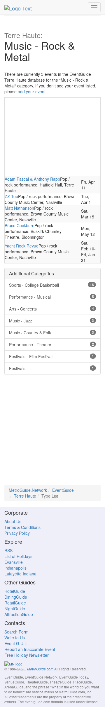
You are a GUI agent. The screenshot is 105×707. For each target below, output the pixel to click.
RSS (8, 550)
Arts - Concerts (51, 309)
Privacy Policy (17, 533)
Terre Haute (25, 496)
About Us (12, 521)
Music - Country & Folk (51, 332)
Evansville (13, 562)
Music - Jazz (51, 321)
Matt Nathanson (19, 208)
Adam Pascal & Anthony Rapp (32, 179)
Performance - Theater (51, 344)
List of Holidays (18, 556)
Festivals (51, 368)
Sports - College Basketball (51, 285)
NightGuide (14, 608)
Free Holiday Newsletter (26, 655)
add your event (32, 91)
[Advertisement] (52, 137)
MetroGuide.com (40, 669)
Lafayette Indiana (20, 574)
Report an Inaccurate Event (29, 649)
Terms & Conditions (22, 527)
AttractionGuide (18, 614)
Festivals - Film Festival (51, 356)
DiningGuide (15, 597)
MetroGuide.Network (28, 490)
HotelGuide (14, 591)
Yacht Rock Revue (21, 246)
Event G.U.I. (15, 643)
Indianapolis (15, 568)
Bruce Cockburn (19, 225)
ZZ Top (11, 196)
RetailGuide (15, 603)
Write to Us (14, 637)
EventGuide (63, 490)
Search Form (16, 632)
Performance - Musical (51, 297)
